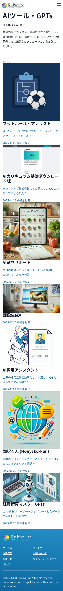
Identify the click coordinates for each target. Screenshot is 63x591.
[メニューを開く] (59, 5)
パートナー (39, 547)
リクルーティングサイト (46, 559)
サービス (7, 547)
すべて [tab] (6, 61)
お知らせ (7, 559)
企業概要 (7, 553)
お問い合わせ (40, 553)
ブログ (6, 564)
